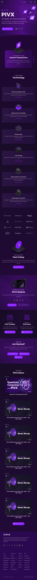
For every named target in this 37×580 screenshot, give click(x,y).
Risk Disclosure (27, 567)
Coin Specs (13, 560)
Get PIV (4, 555)
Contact (19, 567)
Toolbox (19, 555)
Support (19, 558)
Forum (19, 560)
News (12, 567)
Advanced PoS (6, 560)
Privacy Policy (26, 564)
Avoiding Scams (27, 569)
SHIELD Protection (6, 558)
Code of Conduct (27, 558)
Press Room (26, 555)
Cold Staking (5, 562)
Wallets (12, 555)
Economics (5, 569)
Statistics (12, 564)
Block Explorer (13, 562)
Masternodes (5, 564)
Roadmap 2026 (14, 569)
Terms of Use (26, 562)
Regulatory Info (27, 560)
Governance (5, 567)
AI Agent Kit (13, 558)
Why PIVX (20, 564)
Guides (19, 562)
